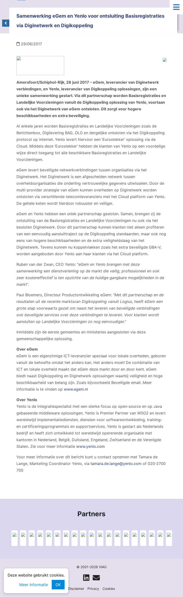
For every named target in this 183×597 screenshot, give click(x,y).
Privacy (93, 589)
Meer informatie (33, 584)
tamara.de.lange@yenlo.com (116, 463)
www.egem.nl (76, 389)
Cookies (108, 589)
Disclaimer (76, 589)
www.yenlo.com (90, 446)
